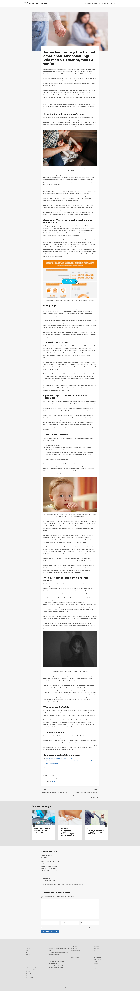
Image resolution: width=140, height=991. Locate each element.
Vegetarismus (97, 952)
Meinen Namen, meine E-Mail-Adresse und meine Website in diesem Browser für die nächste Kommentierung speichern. (69, 927)
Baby (27, 950)
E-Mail (63, 923)
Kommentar (44, 897)
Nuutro (95, 966)
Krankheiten (102, 3)
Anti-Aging (88, 3)
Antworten (96, 856)
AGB (72, 955)
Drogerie (28, 954)
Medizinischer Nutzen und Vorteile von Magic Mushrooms (43, 830)
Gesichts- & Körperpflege (32, 960)
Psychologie (29, 972)
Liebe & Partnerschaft (31, 968)
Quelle (54, 781)
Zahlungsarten (74, 946)
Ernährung (28, 956)
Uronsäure (96, 963)
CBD (27, 952)
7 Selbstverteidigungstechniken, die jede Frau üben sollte (96, 831)
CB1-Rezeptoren (97, 957)
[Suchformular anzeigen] (115, 3)
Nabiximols (96, 961)
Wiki (94, 950)
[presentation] (43, 817)
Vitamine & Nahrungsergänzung (33, 977)
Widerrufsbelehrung (75, 950)
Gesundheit (95, 3)
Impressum (73, 952)
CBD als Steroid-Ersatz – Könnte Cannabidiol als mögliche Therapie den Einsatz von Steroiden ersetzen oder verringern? (85, 793)
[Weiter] (106, 825)
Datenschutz (97, 948)
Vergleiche (96, 968)
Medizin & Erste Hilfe (31, 970)
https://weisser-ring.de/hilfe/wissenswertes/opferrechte (60, 758)
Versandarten (74, 948)
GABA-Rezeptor (97, 959)
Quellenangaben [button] (49, 775)
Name (43, 923)
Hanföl (27, 964)
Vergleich (28, 975)
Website (83, 923)
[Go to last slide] (34, 825)
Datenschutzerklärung (76, 957)
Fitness (28, 958)
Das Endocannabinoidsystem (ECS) (101, 955)
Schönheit (109, 3)
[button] (70, 390)
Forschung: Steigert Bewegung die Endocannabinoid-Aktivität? (54, 792)
